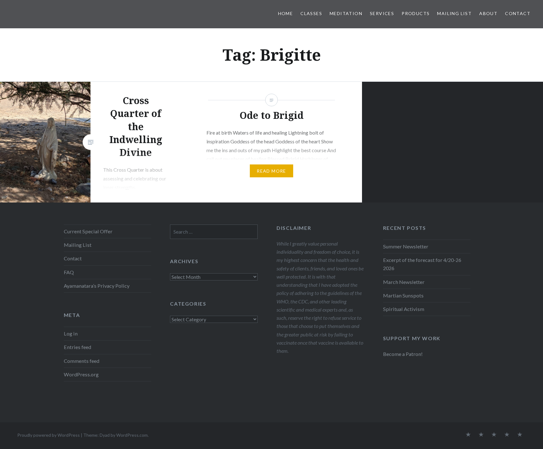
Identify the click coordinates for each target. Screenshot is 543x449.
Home (285, 13)
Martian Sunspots (403, 295)
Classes (311, 13)
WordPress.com (132, 435)
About (488, 13)
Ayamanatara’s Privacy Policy (96, 286)
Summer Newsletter (405, 246)
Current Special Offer (88, 231)
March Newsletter (404, 282)
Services (382, 13)
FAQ (69, 272)
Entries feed (77, 347)
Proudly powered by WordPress (48, 435)
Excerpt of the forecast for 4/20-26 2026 (422, 264)
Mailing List (454, 13)
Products (416, 13)
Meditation (346, 13)
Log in (71, 333)
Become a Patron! (403, 354)
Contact (517, 13)
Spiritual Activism (403, 309)
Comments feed (81, 361)
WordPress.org (81, 374)
